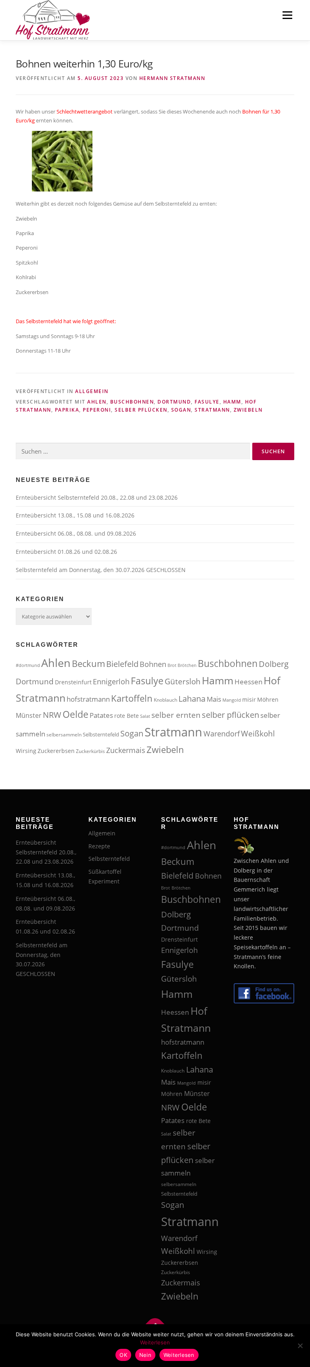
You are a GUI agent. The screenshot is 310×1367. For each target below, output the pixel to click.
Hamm (232, 401)
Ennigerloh (111, 681)
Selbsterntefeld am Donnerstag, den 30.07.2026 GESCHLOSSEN (101, 570)
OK (123, 1355)
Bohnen (153, 664)
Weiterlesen (155, 1342)
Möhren (268, 699)
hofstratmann (88, 699)
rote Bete (126, 715)
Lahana (191, 698)
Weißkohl (258, 733)
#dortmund (28, 665)
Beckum (88, 663)
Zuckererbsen (56, 751)
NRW (52, 714)
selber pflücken (141, 409)
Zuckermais (125, 750)
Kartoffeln (132, 698)
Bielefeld (122, 663)
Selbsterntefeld (101, 734)
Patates (101, 715)
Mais (214, 699)
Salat (145, 716)
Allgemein (92, 391)
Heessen (248, 681)
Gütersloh (183, 681)
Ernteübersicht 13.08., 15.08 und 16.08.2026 (75, 515)
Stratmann (212, 409)
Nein (145, 1355)
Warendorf (221, 733)
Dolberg (274, 663)
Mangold (231, 700)
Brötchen (187, 665)
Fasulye (207, 401)
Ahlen (97, 401)
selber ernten (176, 714)
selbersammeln (64, 734)
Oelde (75, 714)
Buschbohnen (132, 401)
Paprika (67, 409)
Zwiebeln (248, 409)
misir (249, 699)
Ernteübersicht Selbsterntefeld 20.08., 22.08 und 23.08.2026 (97, 497)
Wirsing (26, 751)
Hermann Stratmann (172, 78)
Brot (172, 665)
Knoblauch (165, 699)
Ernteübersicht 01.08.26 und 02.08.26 (66, 551)
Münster (29, 715)
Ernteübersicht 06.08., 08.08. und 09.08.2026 (76, 533)
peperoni (97, 409)
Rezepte (99, 846)
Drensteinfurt (73, 682)
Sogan (181, 409)
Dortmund (174, 401)
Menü (287, 15)
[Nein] (300, 1346)
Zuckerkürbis (90, 751)
